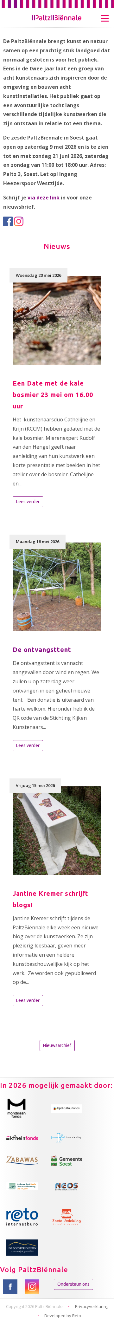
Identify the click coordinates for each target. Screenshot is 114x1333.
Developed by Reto (62, 1315)
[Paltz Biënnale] (57, 13)
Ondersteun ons (73, 1284)
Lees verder (28, 501)
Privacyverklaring (91, 1306)
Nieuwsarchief (57, 1045)
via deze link (44, 197)
